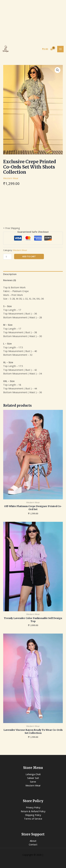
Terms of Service (33, 818)
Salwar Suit (33, 777)
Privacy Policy (33, 807)
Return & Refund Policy (33, 811)
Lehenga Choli (33, 774)
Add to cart (29, 256)
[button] (57, 70)
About (33, 840)
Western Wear (10, 178)
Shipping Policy (33, 815)
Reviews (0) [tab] (9, 280)
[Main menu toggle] (60, 49)
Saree (33, 781)
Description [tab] (9, 274)
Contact (33, 844)
